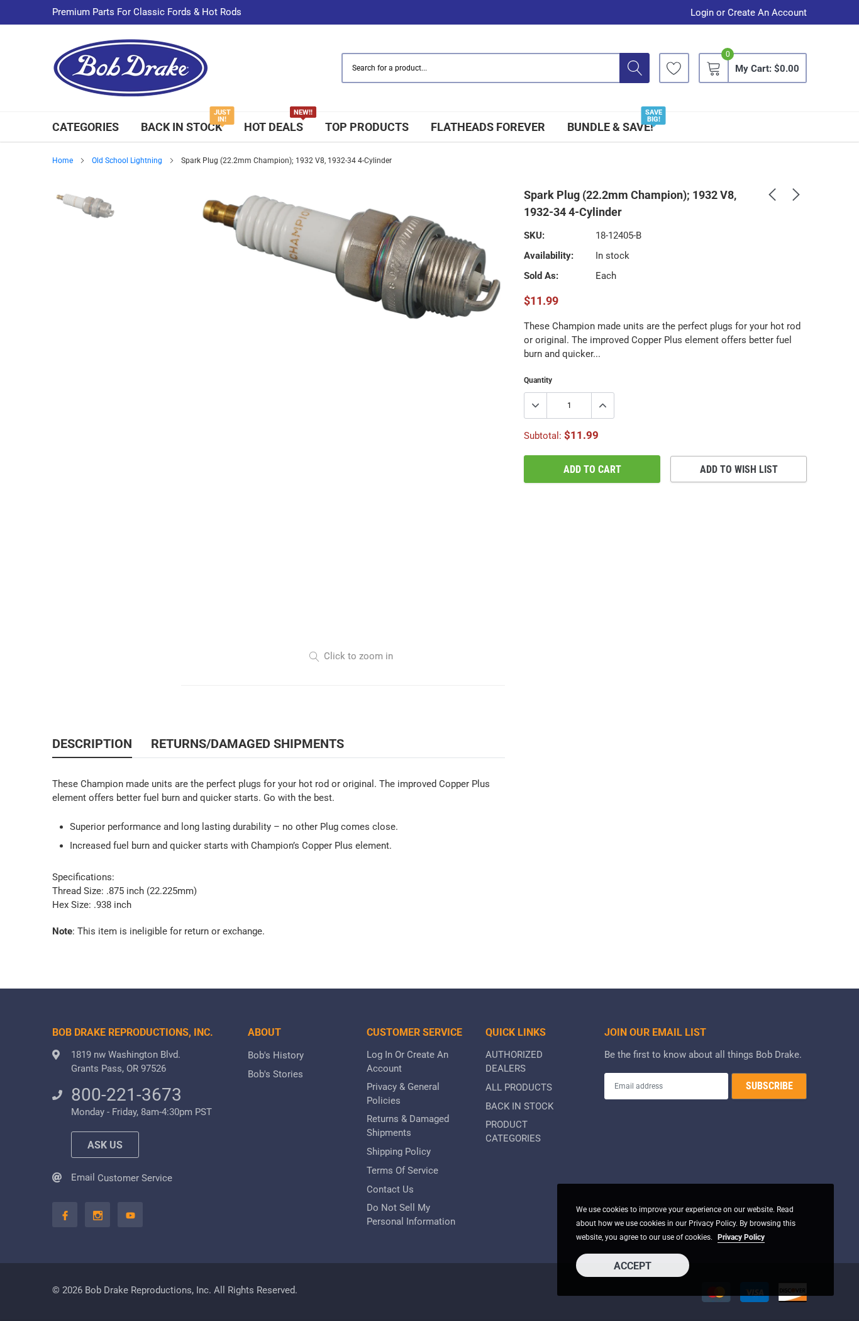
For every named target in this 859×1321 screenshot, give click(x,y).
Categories (85, 126)
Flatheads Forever (488, 126)
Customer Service (134, 1178)
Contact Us (390, 1189)
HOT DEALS (273, 126)
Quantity (538, 380)
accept (632, 1266)
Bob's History (276, 1055)
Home (62, 160)
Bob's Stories (275, 1074)
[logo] (130, 68)
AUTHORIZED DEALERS (514, 1061)
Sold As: (541, 275)
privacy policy (741, 1237)
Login (702, 13)
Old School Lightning (127, 160)
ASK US (105, 1145)
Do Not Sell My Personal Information (411, 1214)
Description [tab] (92, 743)
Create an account (767, 13)
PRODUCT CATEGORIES (513, 1131)
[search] (634, 68)
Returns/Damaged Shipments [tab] (247, 743)
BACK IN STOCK (181, 126)
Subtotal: (543, 435)
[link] (674, 68)
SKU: (534, 235)
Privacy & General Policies (403, 1093)
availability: (549, 255)
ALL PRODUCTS (518, 1087)
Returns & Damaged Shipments (408, 1125)
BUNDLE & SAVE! (610, 126)
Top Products (367, 126)
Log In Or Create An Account (407, 1061)
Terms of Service (402, 1170)
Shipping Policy (399, 1151)
